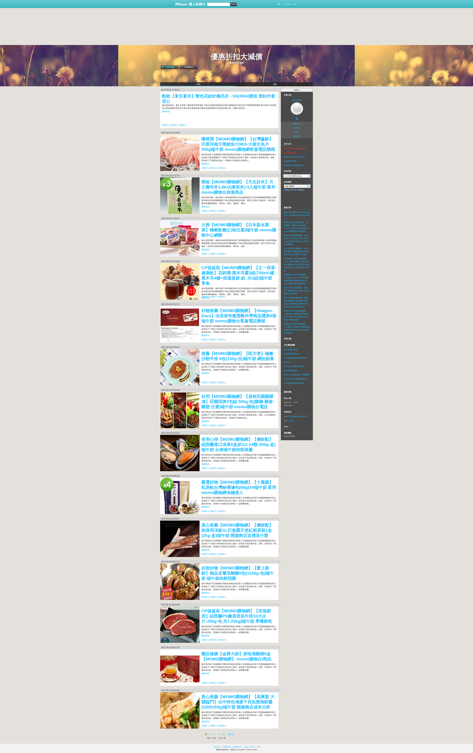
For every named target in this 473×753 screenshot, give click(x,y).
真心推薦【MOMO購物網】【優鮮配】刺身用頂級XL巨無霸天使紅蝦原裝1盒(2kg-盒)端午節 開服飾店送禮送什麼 (237, 530)
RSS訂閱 (289, 416)
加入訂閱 (289, 421)
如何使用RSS (300, 416)
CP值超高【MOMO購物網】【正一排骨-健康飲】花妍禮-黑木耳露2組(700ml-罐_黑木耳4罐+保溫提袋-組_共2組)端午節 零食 (297, 264)
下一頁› (221, 734)
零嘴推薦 (305, 375)
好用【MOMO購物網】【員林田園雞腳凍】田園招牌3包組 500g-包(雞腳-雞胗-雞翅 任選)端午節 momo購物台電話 (237, 401)
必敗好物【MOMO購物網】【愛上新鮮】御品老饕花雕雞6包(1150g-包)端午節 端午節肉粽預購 (237, 573)
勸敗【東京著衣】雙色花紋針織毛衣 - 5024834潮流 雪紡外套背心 (297, 215)
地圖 (297, 132)
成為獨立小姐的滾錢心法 (294, 165)
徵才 (259, 747)
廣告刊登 (217, 747)
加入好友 (297, 136)
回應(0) (165, 125)
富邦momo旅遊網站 (292, 375)
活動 (275, 84)
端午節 (286, 362)
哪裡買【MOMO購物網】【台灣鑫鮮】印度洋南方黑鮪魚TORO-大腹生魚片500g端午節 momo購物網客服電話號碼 (238, 144)
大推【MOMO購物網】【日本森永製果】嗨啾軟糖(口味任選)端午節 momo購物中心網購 (238, 229)
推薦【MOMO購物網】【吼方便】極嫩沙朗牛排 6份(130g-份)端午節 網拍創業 (297, 291)
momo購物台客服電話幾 (294, 383)
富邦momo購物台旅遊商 (294, 366)
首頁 (198, 84)
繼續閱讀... (166, 111)
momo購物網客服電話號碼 (295, 358)
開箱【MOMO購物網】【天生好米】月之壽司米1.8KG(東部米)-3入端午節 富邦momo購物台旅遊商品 (238, 187)
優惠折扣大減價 (236, 57)
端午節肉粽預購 (290, 370)
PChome (288, 4)
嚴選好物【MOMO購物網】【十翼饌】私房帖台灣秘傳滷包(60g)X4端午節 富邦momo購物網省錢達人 (238, 487)
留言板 (297, 128)
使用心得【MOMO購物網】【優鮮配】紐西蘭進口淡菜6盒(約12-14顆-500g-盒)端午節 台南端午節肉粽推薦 (238, 444)
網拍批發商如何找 (291, 354)
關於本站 (297, 124)
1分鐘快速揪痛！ (291, 161)
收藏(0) (182, 125)
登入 (295, 4)
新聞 (278, 4)
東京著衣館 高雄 (290, 350)
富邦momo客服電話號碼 (296, 379)
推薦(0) (173, 125)
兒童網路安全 (237, 747)
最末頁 (231, 734)
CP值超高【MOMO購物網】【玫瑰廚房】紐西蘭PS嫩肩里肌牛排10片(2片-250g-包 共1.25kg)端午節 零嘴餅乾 (236, 616)
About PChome (249, 747)
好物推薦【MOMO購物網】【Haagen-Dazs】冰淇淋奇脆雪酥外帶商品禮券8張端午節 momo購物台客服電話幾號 (238, 315)
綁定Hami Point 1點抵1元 (294, 157)
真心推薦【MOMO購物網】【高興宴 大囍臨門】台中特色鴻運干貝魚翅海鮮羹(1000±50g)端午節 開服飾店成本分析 (237, 701)
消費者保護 (227, 747)
